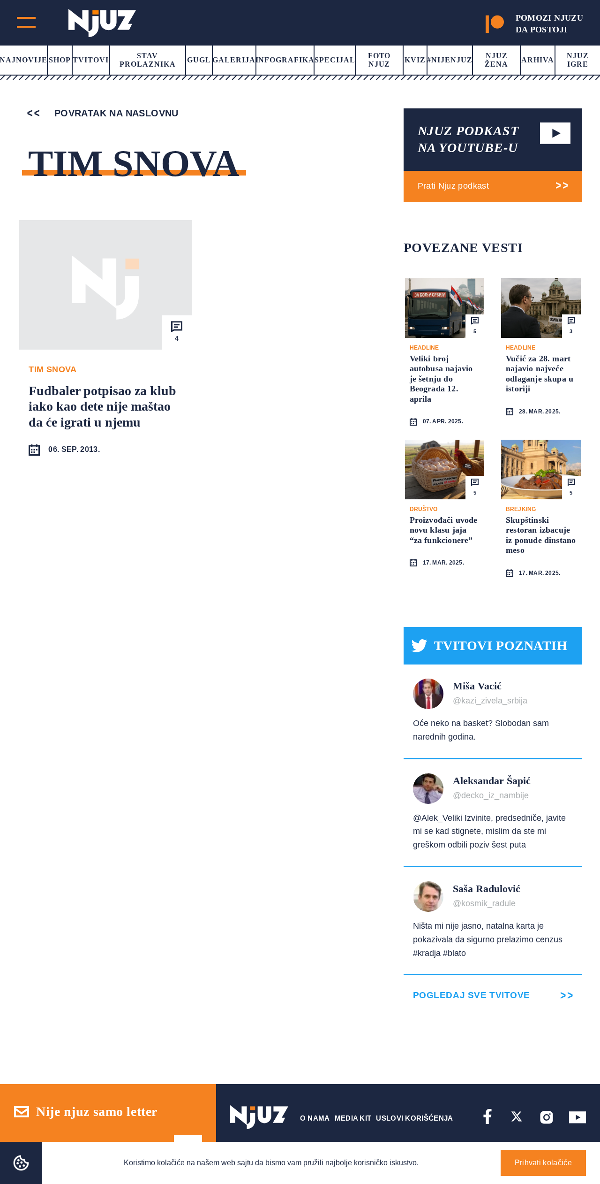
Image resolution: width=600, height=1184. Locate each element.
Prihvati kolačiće (543, 1163)
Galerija (233, 60)
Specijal (335, 60)
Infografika (285, 60)
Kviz (415, 60)
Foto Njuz (379, 60)
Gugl (199, 60)
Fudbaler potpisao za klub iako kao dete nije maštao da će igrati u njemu (102, 406)
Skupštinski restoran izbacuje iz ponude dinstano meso (541, 535)
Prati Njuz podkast (453, 186)
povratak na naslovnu (114, 113)
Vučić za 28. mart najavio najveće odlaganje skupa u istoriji (539, 374)
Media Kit (353, 1118)
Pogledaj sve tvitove (471, 995)
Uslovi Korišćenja (414, 1118)
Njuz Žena (496, 60)
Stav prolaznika (148, 60)
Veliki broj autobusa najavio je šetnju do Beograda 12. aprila (441, 379)
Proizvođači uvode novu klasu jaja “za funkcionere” (444, 530)
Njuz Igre (578, 60)
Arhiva (537, 60)
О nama (315, 1118)
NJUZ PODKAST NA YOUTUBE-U (468, 139)
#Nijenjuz (449, 60)
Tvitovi (91, 60)
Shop (60, 60)
